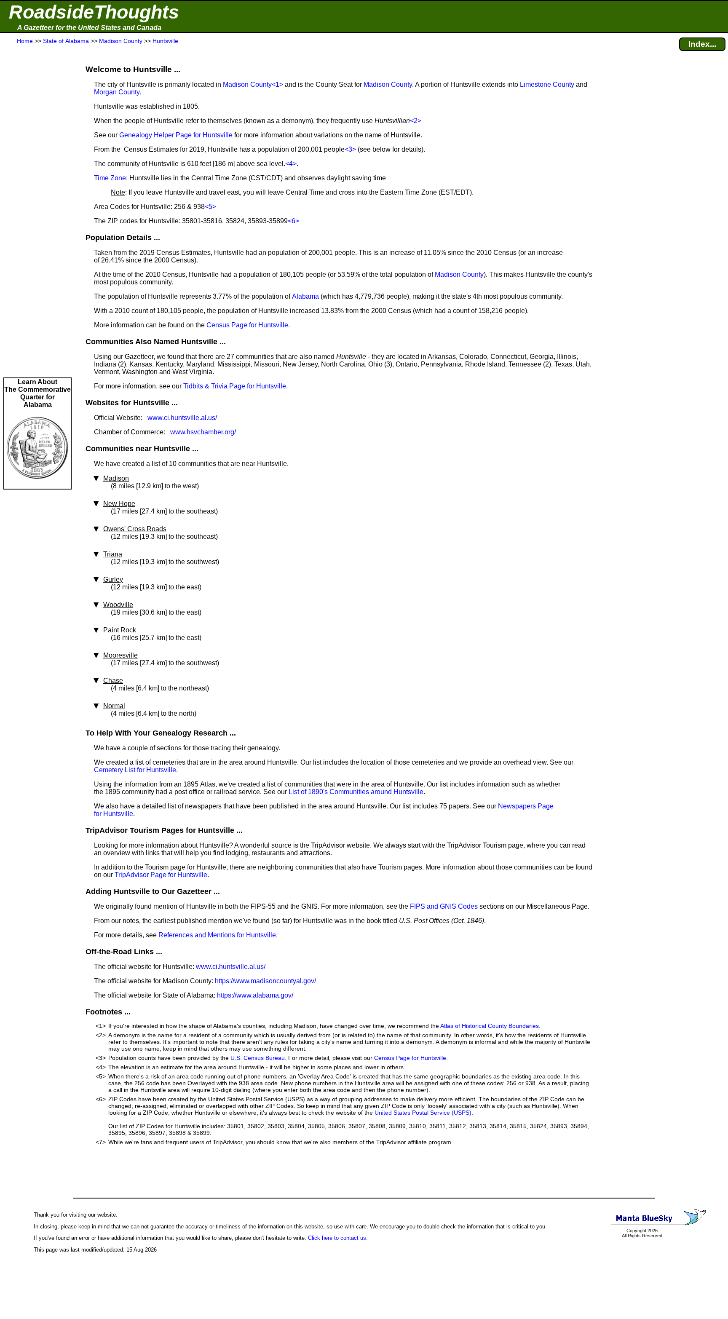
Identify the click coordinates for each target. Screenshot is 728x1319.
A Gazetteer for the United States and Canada (89, 27)
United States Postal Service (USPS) (423, 1112)
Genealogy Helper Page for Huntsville (176, 135)
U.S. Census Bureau (257, 1057)
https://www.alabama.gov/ (255, 995)
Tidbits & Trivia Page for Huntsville (234, 386)
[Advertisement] (37, 211)
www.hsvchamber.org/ (203, 432)
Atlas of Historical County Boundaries (489, 1025)
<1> (277, 84)
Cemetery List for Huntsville (135, 769)
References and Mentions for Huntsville (217, 935)
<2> (415, 120)
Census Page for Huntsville (247, 325)
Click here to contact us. (338, 1238)
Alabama (305, 296)
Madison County (247, 84)
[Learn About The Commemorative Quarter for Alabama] (37, 484)
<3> (350, 149)
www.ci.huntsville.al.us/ (182, 417)
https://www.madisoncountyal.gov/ (265, 981)
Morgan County (116, 92)
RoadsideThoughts (94, 12)
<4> (291, 163)
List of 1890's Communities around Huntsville (356, 791)
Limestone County (547, 84)
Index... (702, 44)
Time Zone (110, 178)
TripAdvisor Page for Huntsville (161, 874)
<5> (210, 206)
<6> (293, 221)
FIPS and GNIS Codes (444, 906)
